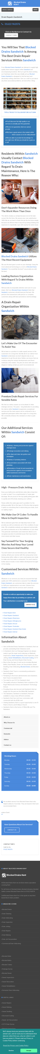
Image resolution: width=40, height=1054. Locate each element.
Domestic (7, 734)
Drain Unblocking (7, 918)
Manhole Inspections (9, 1028)
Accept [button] (28, 1050)
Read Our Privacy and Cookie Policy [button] (15, 1045)
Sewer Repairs (6, 1003)
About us (7, 717)
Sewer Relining (6, 1007)
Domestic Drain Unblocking (10, 990)
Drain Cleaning (6, 914)
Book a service (8, 9)
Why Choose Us (9, 723)
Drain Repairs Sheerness (12, 618)
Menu (35, 9)
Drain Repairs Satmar (10, 632)
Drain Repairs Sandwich (11, 615)
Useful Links (8, 997)
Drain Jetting (6, 926)
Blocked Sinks (6, 956)
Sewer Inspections (17, 655)
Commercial (8, 728)
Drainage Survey (7, 969)
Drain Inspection (7, 922)
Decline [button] (11, 1050)
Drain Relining (6, 935)
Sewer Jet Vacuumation (10, 1020)
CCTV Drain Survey (8, 1024)
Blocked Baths (6, 960)
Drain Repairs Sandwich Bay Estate (15, 629)
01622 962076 (12, 24)
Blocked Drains (7, 909)
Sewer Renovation (8, 982)
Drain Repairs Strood (10, 624)
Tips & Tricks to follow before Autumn (20, 112)
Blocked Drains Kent (16, 875)
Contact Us (30, 604)
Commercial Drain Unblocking (11, 943)
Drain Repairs (6, 931)
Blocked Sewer (25, 667)
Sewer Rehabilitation (14, 658)
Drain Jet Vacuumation (9, 939)
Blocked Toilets (7, 965)
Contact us (7, 745)
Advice (6, 739)
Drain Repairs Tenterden (11, 626)
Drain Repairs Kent (10, 613)
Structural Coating (28, 658)
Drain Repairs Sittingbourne (12, 621)
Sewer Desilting (7, 1011)
